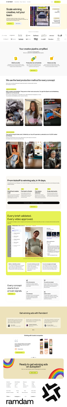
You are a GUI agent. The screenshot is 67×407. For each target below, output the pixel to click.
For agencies (8, 384)
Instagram (17, 396)
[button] (24, 1)
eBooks (24, 384)
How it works (8, 390)
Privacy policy (33, 392)
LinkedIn (33, 396)
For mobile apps (8, 383)
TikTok (7, 396)
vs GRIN (33, 384)
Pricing (17, 390)
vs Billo (33, 383)
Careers (16, 384)
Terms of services (25, 392)
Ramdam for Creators (9, 392)
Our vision (16, 383)
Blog (24, 383)
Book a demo (33, 390)
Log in (52, 1)
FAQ (25, 390)
